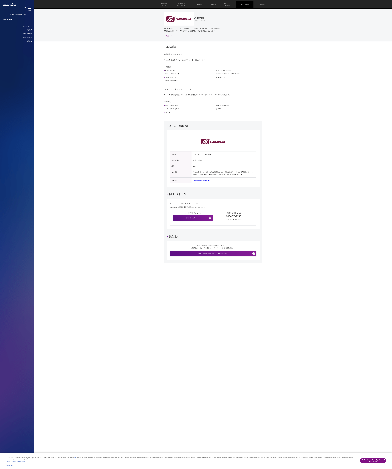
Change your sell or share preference (16, 461)
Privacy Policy (9, 465)
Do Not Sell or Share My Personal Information (373, 460)
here (75, 457)
